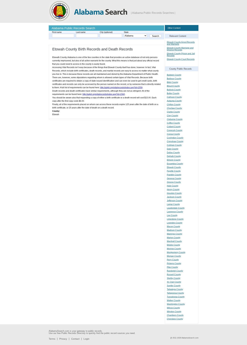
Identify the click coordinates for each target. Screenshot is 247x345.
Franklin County (174, 175)
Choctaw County (174, 108)
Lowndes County (174, 223)
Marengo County (174, 234)
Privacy (63, 338)
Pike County (172, 267)
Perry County (173, 260)
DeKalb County (174, 156)
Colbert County (174, 127)
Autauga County (174, 101)
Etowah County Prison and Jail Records (181, 54)
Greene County (174, 182)
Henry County (173, 189)
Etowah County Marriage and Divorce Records (180, 49)
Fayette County (174, 171)
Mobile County (173, 245)
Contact (75, 338)
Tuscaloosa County (175, 297)
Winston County (174, 311)
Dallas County (173, 152)
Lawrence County (175, 212)
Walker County (173, 300)
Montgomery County (176, 252)
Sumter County (173, 286)
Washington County (176, 304)
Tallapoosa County (175, 293)
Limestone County (175, 219)
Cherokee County (175, 319)
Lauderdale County (175, 208)
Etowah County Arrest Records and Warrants (181, 43)
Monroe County (174, 249)
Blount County (173, 86)
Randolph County (175, 271)
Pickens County (174, 263)
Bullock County (174, 90)
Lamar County (173, 204)
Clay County (172, 115)
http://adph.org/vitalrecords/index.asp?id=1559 (121, 87)
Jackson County (174, 197)
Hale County (172, 186)
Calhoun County (174, 97)
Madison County (174, 230)
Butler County (173, 93)
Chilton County (173, 104)
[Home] (89, 22)
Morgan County (174, 256)
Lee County (172, 215)
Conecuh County (174, 130)
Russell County (174, 274)
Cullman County (174, 145)
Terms (52, 338)
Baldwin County (174, 75)
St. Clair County (174, 282)
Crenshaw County (175, 141)
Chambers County (175, 315)
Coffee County (173, 123)
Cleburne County (174, 119)
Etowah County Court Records (181, 59)
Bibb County (172, 82)
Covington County (175, 138)
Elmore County (173, 160)
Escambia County (175, 164)
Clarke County (173, 112)
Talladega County (175, 289)
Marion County (173, 237)
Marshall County (174, 241)
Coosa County (173, 134)
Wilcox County (173, 308)
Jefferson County (174, 200)
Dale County (172, 149)
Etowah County (174, 167)
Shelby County (173, 278)
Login (86, 338)
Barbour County (174, 78)
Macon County (173, 226)
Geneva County (174, 178)
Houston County (174, 193)
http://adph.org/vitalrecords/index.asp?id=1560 (104, 94)
